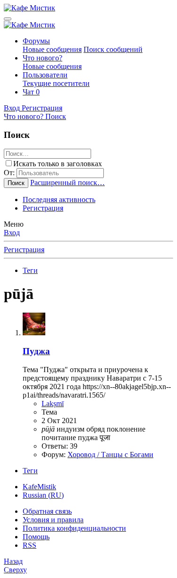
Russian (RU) (43, 495)
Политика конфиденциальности (74, 528)
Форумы (36, 41)
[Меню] (7, 18)
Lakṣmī (53, 404)
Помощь (36, 537)
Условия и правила (53, 520)
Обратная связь (47, 511)
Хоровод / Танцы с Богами (110, 454)
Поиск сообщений (113, 49)
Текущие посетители (56, 83)
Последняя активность (59, 200)
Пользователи (45, 75)
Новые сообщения (52, 49)
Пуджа (36, 351)
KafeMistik (39, 487)
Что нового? (42, 58)
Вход (12, 233)
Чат (31, 92)
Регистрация (43, 208)
